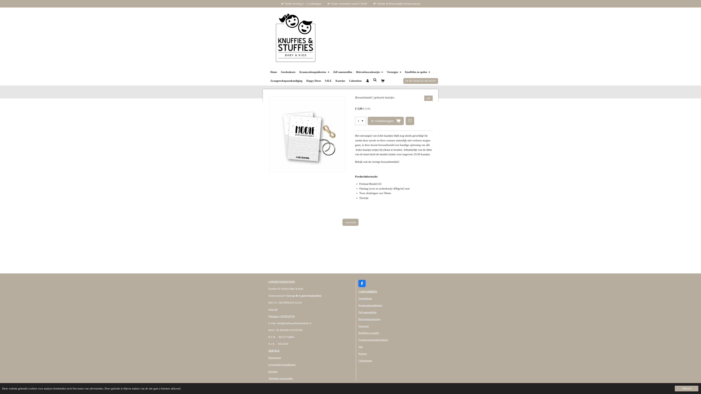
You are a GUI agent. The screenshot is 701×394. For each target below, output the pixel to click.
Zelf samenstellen (367, 312)
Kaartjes (362, 353)
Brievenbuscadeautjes (369, 319)
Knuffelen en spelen (368, 333)
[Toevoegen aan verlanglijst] (410, 121)
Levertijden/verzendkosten (282, 364)
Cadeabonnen (365, 360)
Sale (360, 346)
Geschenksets (365, 298)
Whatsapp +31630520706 (281, 316)
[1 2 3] (360, 121)
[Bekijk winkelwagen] (382, 81)
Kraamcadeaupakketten (370, 305)
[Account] (367, 81)
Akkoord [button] (686, 388)
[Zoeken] (375, 80)
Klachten (272, 371)
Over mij (273, 309)
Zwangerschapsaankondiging (373, 340)
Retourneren (274, 357)
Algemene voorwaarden (280, 378)
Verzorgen (363, 326)
